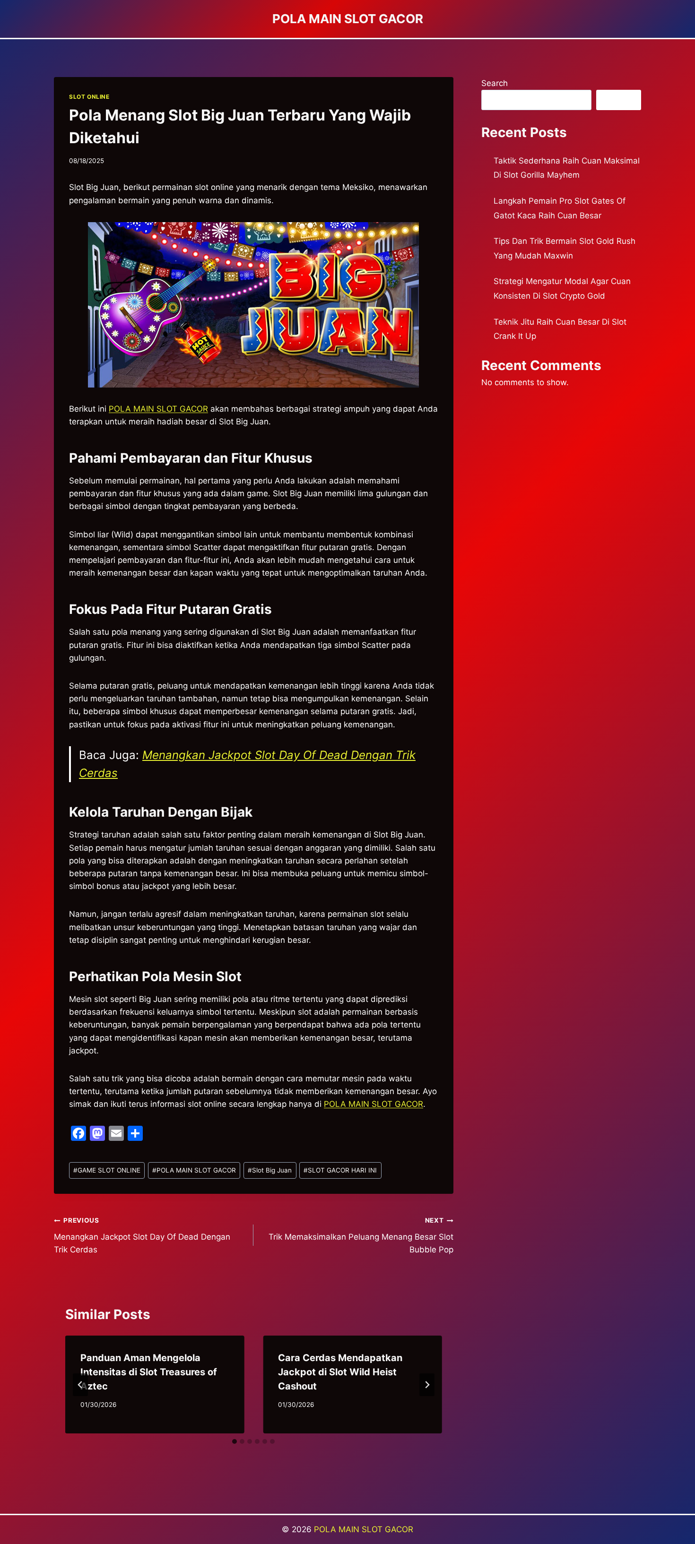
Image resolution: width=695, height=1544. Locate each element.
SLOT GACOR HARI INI (340, 1170)
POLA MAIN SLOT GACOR (373, 1104)
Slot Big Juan (270, 1170)
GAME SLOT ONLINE (106, 1170)
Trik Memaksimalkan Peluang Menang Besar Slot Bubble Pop (361, 1235)
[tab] (234, 1441)
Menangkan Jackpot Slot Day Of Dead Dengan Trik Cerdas (142, 1235)
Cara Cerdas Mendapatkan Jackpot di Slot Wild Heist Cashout (340, 1372)
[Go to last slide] (80, 1384)
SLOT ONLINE (89, 96)
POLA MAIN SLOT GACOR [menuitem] (158, 409)
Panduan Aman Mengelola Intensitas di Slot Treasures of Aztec (148, 1372)
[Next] (426, 1384)
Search (494, 83)
